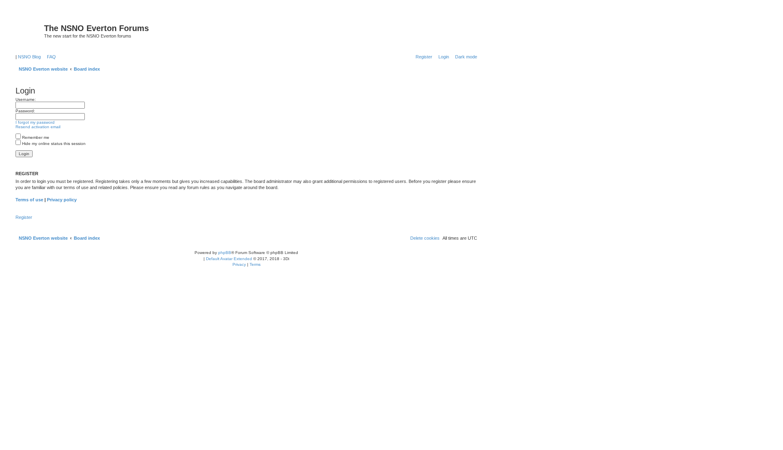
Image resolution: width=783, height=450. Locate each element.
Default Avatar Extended (229, 258)
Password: (25, 111)
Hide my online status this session (53, 143)
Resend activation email (37, 127)
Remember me (35, 137)
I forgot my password (35, 122)
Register (23, 217)
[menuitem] (50, 57)
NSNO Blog (29, 56)
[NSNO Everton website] (28, 31)
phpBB (224, 252)
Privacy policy (62, 199)
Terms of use (29, 199)
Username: (25, 99)
